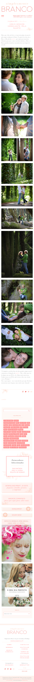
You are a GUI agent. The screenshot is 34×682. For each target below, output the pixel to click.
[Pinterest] (8, 669)
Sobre (9, 644)
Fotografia (21, 429)
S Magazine (18, 440)
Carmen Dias (25, 680)
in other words (7, 431)
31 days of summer (8, 420)
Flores (5, 429)
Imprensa (9, 647)
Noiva (21, 434)
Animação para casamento (9, 422)
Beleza (17, 422)
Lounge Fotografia (25, 431)
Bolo (28, 422)
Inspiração (14, 431)
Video (18, 445)
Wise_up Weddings (25, 445)
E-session (25, 427)
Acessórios (16, 420)
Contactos (24, 644)
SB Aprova (6, 438)
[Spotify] (11, 669)
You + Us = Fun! (14, 447)
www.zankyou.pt (17, 641)
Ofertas (5, 436)
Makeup (5, 434)
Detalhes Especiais (14, 427)
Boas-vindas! (23, 422)
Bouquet (5, 425)
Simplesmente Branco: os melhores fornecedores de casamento (17, 7)
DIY (21, 427)
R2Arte (13, 39)
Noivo (25, 434)
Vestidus (14, 445)
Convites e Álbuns (16, 425)
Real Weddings (18, 436)
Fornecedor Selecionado (12, 429)
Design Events (7, 427)
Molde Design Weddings (13, 434)
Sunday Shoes (24, 440)
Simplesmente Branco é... (9, 440)
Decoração (27, 425)
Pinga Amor (11, 436)
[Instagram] (13, 669)
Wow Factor (6, 447)
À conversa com (22, 447)
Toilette (5, 442)
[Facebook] (5, 669)
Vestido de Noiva (7, 445)
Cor (22, 425)
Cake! (10, 425)
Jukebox (19, 431)
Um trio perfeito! (20, 442)
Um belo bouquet (12, 442)
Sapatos (23, 436)
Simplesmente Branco (14, 438)
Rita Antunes (9, 680)
